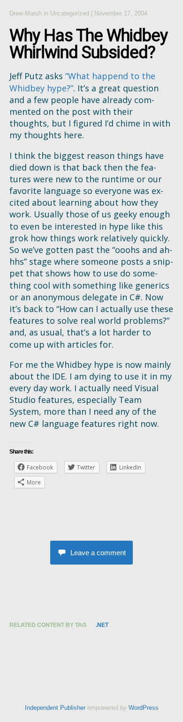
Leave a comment (98, 553)
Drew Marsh (25, 13)
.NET (102, 625)
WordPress (144, 707)
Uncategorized (69, 13)
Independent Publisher (55, 707)
